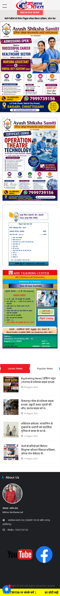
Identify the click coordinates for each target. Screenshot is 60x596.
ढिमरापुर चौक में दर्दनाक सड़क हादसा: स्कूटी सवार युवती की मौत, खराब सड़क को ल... (37, 404)
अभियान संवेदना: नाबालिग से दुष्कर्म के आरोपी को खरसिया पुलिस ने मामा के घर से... (37, 427)
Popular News (45, 368)
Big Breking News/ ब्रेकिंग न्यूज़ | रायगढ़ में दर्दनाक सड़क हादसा (38, 380)
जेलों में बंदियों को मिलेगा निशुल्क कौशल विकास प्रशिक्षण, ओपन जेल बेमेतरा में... (38, 450)
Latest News (15, 368)
